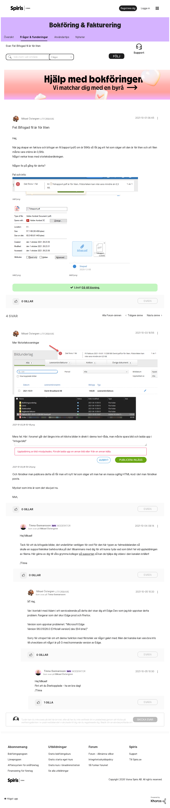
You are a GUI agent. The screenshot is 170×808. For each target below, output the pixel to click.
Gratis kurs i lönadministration (64, 765)
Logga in (145, 8)
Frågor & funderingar (34, 37)
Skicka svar (145, 719)
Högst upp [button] (12, 798)
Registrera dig (128, 8)
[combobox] (37, 57)
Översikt (9, 37)
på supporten (86, 554)
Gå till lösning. (91, 287)
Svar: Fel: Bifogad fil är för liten (23, 45)
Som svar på (43, 528)
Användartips (61, 37)
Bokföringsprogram (17, 753)
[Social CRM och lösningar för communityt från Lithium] (158, 800)
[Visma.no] (20, 8)
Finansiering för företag (20, 770)
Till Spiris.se (135, 759)
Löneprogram (14, 759)
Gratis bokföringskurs (59, 753)
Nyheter (80, 37)
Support (133, 753)
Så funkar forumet (98, 765)
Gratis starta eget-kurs (60, 759)
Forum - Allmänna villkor (101, 753)
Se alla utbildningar (58, 770)
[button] (157, 118)
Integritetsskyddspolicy (101, 759)
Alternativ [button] (117, 57)
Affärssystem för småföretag (23, 765)
